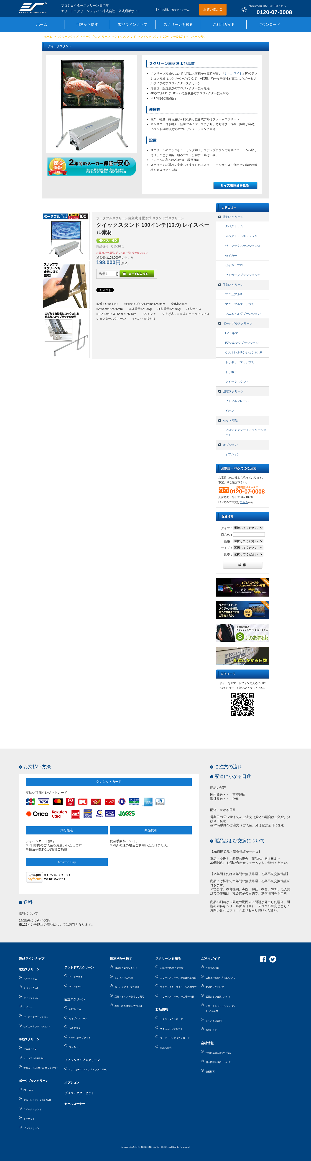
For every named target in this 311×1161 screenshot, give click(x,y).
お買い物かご (212, 9)
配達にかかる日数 (233, 776)
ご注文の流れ (228, 767)
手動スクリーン (233, 284)
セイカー (231, 255)
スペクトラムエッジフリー (243, 236)
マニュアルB (233, 294)
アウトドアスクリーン (79, 967)
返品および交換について (240, 841)
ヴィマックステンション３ (243, 245)
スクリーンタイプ (67, 36)
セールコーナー (74, 1103)
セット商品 (230, 420)
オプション (230, 444)
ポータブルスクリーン (96, 36)
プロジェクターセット (79, 1093)
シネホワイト (233, 73)
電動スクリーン (233, 217)
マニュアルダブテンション (243, 313)
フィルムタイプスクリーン (82, 1060)
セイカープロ (234, 265)
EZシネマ (231, 333)
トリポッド (232, 372)
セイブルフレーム (237, 401)
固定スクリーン (233, 391)
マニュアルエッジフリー (241, 304)
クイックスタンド (125, 36)
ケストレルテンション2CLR (243, 352)
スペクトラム (234, 226)
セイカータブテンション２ (243, 275)
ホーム (48, 36)
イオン (229, 410)
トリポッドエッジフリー (241, 362)
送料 (28, 902)
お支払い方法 (37, 767)
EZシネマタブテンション (242, 343)
